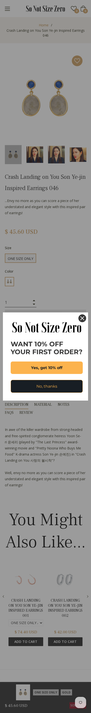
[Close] (82, 318)
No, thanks (46, 386)
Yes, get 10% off (46, 367)
